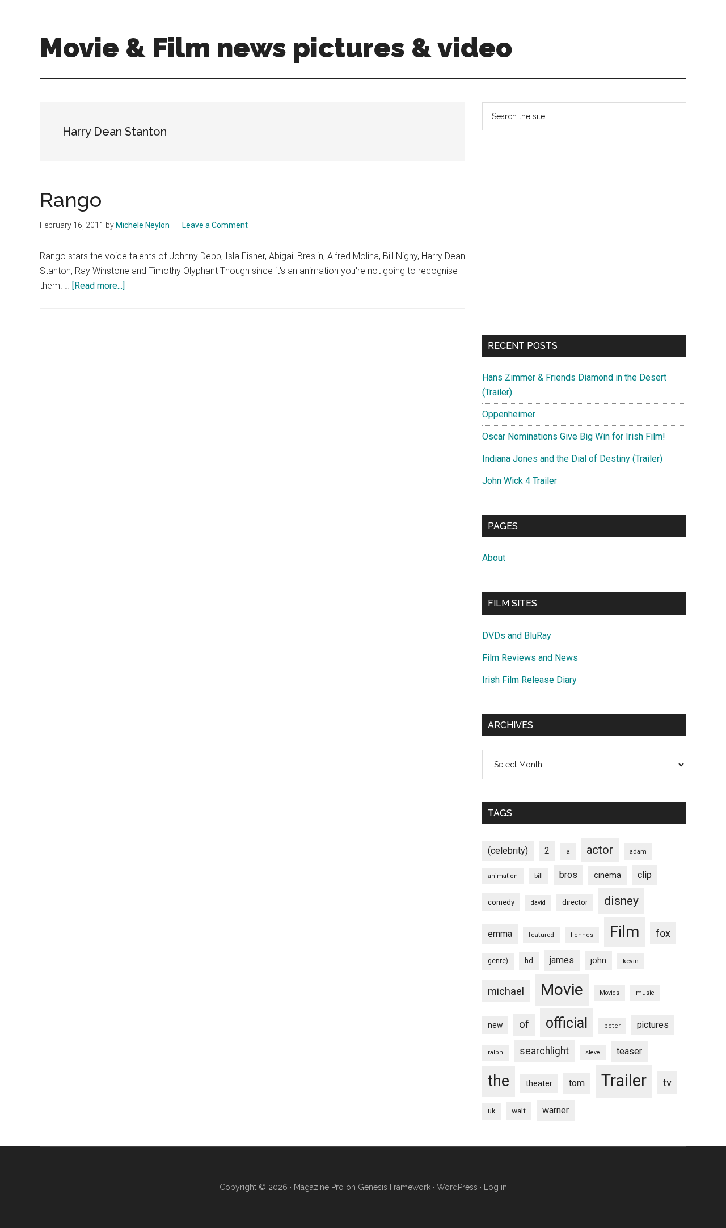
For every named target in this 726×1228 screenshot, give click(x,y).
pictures (653, 1024)
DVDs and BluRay (516, 635)
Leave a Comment (215, 225)
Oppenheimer (508, 414)
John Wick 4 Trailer (519, 480)
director (575, 902)
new (495, 1024)
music (645, 993)
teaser (629, 1051)
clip (645, 875)
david (538, 902)
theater (539, 1083)
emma (500, 934)
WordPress (457, 1187)
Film (624, 931)
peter (612, 1025)
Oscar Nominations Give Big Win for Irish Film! (573, 436)
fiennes (582, 935)
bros (568, 875)
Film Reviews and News (530, 657)
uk (491, 1111)
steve (592, 1052)
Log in (495, 1187)
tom (577, 1083)
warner (555, 1110)
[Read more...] (98, 285)
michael (506, 991)
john (598, 960)
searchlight (544, 1051)
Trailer (624, 1080)
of (524, 1024)
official (567, 1023)
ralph (495, 1052)
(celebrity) (508, 850)
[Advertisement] (584, 232)
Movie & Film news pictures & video (276, 48)
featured (541, 935)
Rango (71, 200)
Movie (562, 989)
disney (621, 900)
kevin (631, 961)
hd (529, 960)
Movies (609, 993)
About (493, 557)
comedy (501, 902)
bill (538, 876)
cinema (607, 875)
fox (663, 933)
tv (667, 1083)
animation (503, 876)
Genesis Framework (394, 1187)
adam (638, 851)
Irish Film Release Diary (529, 679)
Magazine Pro (319, 1187)
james (562, 960)
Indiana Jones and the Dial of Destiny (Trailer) (572, 458)
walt (519, 1110)
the (498, 1081)
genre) (498, 961)
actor (599, 849)
